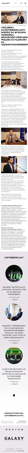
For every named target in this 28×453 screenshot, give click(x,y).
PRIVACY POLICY (19, 448)
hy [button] (15, 3)
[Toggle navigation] (25, 3)
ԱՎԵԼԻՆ (14, 299)
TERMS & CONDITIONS (10, 448)
